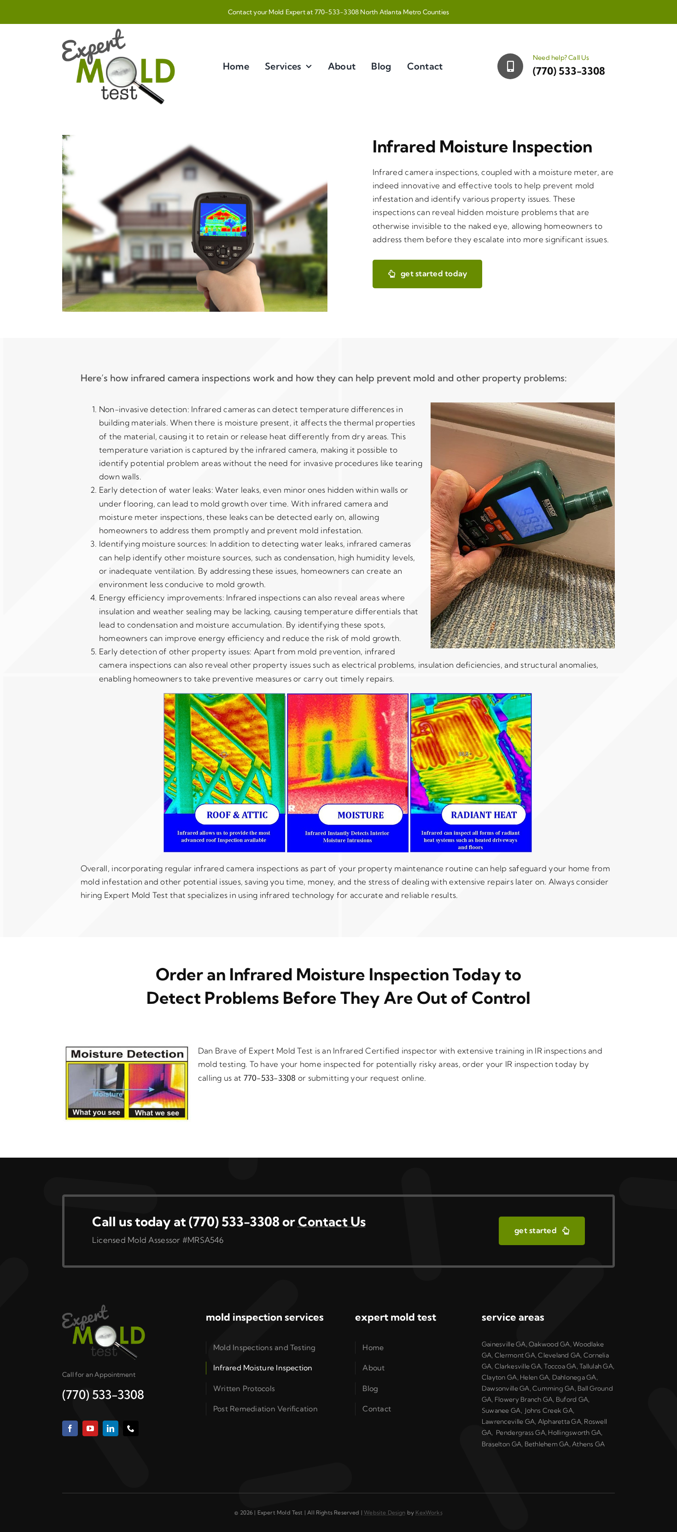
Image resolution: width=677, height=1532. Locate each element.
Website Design (385, 1512)
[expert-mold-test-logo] (118, 32)
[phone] (131, 1428)
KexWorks (428, 1512)
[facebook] (70, 1428)
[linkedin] (110, 1428)
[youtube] (90, 1428)
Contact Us (332, 1221)
